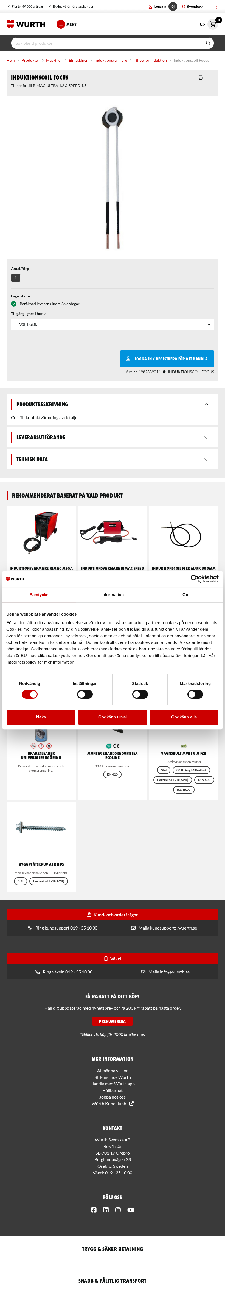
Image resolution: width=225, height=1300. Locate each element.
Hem (11, 60)
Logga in (160, 6)
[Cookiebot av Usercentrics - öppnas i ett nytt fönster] (195, 579)
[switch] (85, 694)
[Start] (27, 24)
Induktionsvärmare (111, 60)
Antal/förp (20, 268)
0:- (209, 23)
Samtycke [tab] (39, 594)
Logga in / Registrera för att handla (171, 358)
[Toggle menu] (216, 6)
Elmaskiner (78, 60)
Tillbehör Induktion (150, 60)
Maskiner (54, 60)
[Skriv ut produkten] (201, 77)
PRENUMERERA (112, 1021)
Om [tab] (185, 594)
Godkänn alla (184, 717)
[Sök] (208, 43)
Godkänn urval (112, 717)
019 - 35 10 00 (118, 1172)
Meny (71, 24)
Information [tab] (112, 594)
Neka (41, 717)
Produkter (30, 60)
